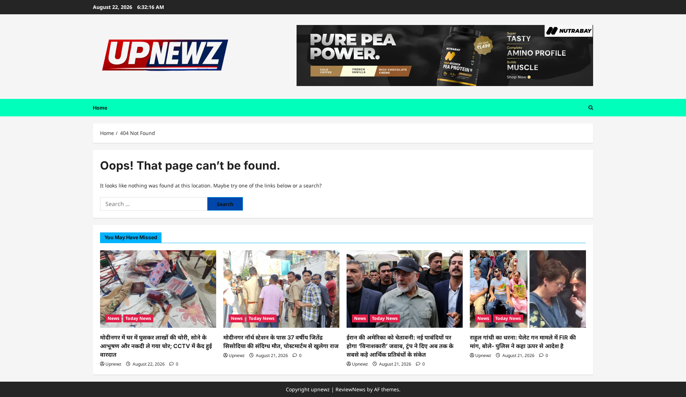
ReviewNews (350, 389)
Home (100, 108)
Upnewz (113, 364)
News (113, 318)
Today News (138, 318)
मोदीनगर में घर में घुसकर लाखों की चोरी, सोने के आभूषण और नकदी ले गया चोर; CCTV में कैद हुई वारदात (156, 346)
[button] (590, 108)
